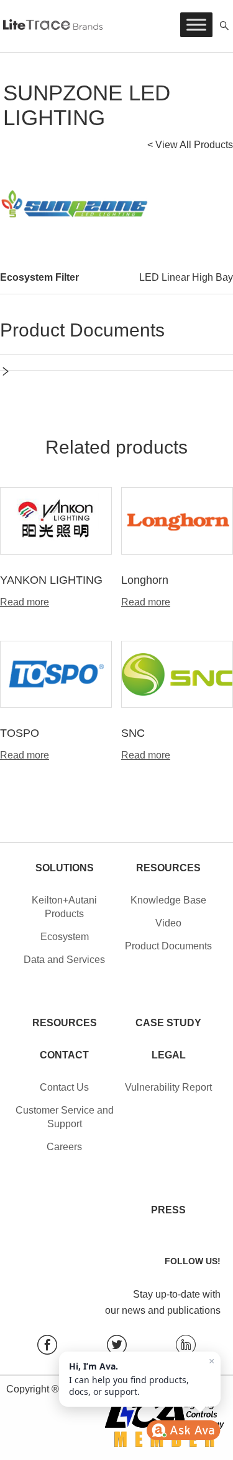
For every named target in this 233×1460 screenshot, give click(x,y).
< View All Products (190, 144)
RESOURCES (64, 1023)
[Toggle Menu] (196, 24)
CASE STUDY (168, 1023)
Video (168, 923)
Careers (64, 1146)
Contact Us (64, 1087)
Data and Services (64, 959)
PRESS (168, 1210)
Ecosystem (64, 936)
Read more (24, 602)
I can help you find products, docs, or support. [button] (141, 1376)
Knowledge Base (168, 900)
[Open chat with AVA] (183, 1430)
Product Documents (168, 946)
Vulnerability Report (168, 1087)
